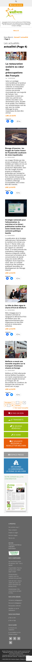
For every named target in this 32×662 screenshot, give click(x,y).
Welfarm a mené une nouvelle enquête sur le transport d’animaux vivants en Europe (15, 364)
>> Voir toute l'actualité (20, 408)
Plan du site (12, 538)
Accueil (17, 37)
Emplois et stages (13, 532)
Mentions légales (13, 535)
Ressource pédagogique (15, 603)
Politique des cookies (25, 659)
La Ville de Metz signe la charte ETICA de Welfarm (15, 306)
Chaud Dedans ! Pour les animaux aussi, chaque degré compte (15, 569)
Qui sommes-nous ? (14, 527)
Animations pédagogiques (15, 600)
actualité (24, 37)
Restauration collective (15, 606)
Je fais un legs (12, 620)
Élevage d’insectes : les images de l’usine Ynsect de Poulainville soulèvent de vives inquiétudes (15, 151)
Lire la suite (11, 116)
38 (12, 405)
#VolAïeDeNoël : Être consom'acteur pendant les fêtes (15, 591)
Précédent (8, 402)
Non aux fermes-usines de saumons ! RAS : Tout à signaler (15, 563)
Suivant (17, 405)
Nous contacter (13, 530)
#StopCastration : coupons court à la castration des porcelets (15, 576)
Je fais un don (12, 617)
